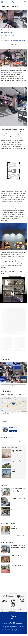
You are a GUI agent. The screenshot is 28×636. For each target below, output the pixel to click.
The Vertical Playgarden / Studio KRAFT (17, 566)
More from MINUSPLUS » (21, 535)
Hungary (11, 33)
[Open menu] (2, 2)
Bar (2, 33)
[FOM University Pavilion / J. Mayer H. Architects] (6, 463)
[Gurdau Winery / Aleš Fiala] (6, 473)
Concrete (13, 441)
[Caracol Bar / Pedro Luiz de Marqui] (5, 511)
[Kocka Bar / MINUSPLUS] (9, 365)
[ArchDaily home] (13, 2)
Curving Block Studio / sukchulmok (17, 451)
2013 (7, 38)
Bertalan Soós (22, 40)
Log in (24, 1)
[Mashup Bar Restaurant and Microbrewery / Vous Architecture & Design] (5, 492)
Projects (19, 441)
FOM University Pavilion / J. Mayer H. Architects (18, 461)
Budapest (4, 72)
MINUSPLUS (11, 35)
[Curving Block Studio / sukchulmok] (6, 453)
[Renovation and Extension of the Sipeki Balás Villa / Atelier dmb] (5, 549)
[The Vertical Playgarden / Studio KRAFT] (5, 568)
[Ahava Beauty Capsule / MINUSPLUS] (5, 530)
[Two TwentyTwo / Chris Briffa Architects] (5, 501)
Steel (8, 441)
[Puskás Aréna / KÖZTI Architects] (5, 559)
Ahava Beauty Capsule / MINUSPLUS (16, 527)
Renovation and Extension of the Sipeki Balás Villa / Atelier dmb (18, 547)
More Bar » (23, 516)
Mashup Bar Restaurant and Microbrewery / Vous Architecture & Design (18, 490)
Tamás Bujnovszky (14, 40)
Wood (3, 441)
